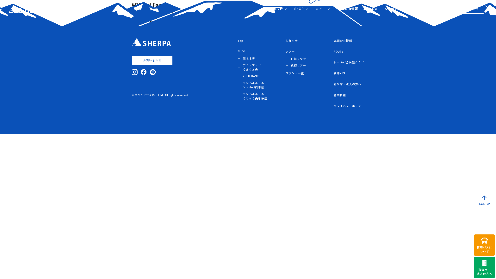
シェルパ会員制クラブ (402, 8)
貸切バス (340, 73)
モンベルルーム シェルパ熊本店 (253, 85)
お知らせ (276, 8)
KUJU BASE (251, 76)
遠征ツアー (298, 65)
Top (240, 41)
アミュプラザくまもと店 (252, 67)
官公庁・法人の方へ (347, 84)
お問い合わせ (468, 8)
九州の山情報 (347, 8)
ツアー (320, 8)
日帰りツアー (300, 59)
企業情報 (434, 8)
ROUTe (371, 8)
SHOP (299, 8)
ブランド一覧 (295, 73)
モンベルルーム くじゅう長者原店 (255, 96)
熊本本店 (249, 58)
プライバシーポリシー (349, 106)
